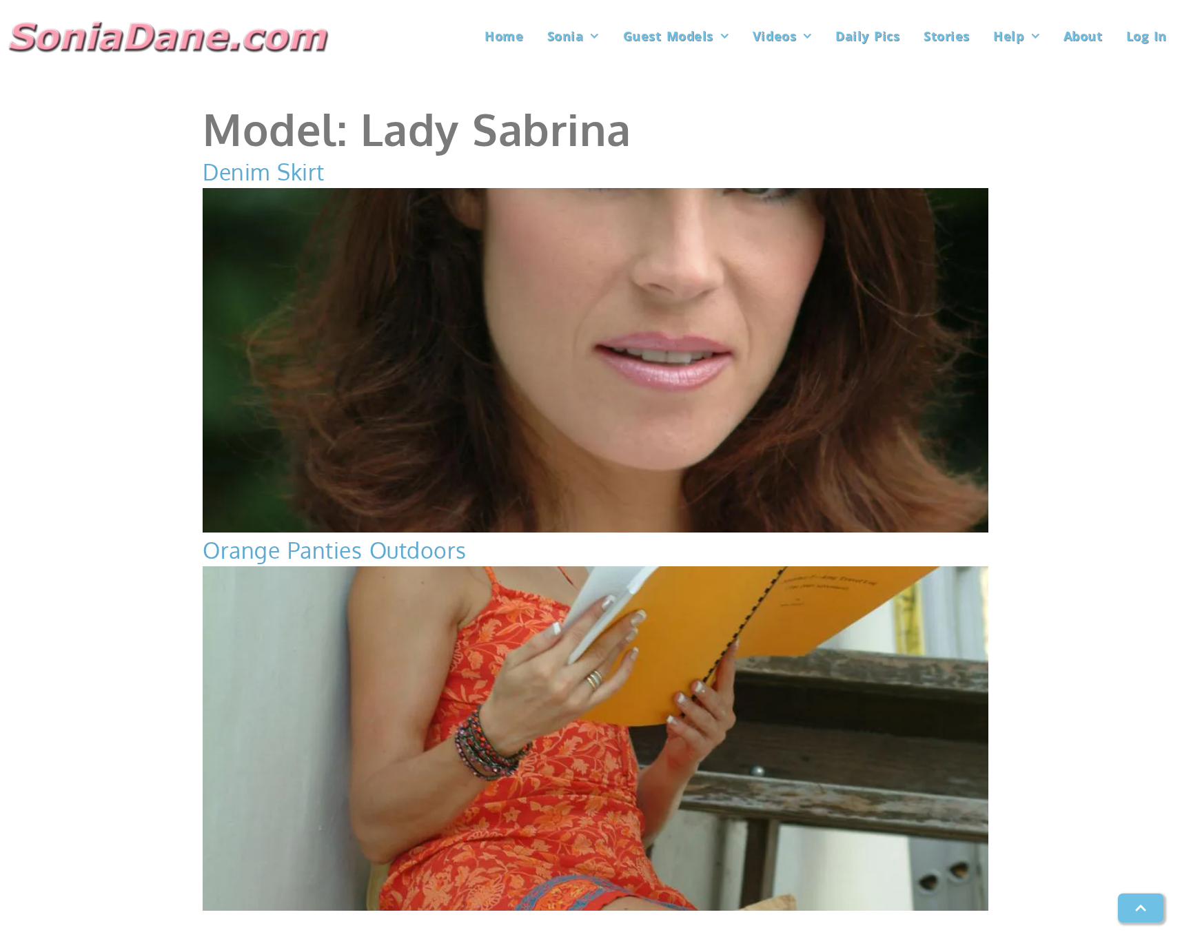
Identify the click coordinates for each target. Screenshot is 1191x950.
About (1083, 36)
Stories (947, 36)
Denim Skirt (264, 172)
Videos (774, 36)
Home (504, 36)
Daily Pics (867, 36)
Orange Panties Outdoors (335, 550)
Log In (1146, 36)
